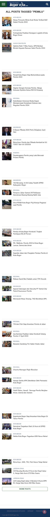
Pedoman (39, 511)
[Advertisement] (25, 61)
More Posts (25, 489)
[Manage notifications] (44, 512)
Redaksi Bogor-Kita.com (16, 511)
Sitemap (30, 511)
